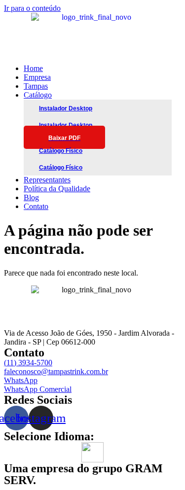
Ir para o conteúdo (32, 8)
